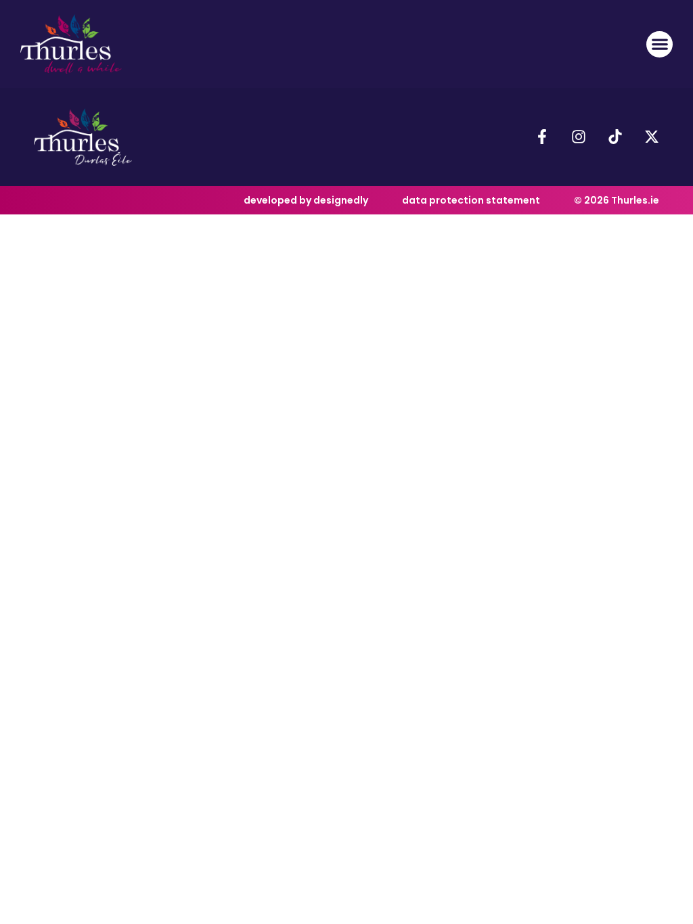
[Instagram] (578, 136)
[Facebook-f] (542, 136)
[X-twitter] (651, 136)
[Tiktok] (615, 136)
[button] (659, 44)
